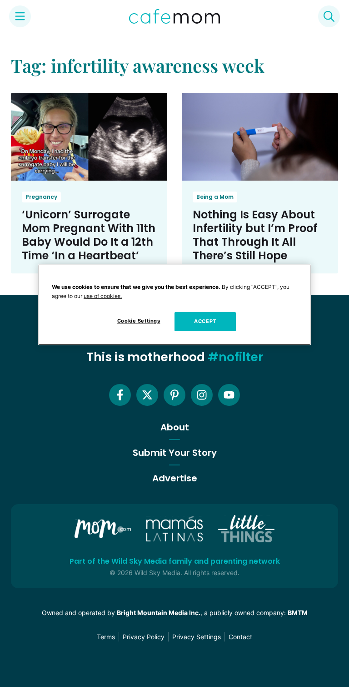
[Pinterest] (174, 395)
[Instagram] (202, 395)
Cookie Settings (138, 321)
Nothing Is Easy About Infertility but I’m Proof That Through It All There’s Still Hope (255, 235)
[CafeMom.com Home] (174, 16)
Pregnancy (41, 197)
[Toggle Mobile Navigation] (20, 16)
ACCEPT (205, 321)
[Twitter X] (147, 395)
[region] (174, 304)
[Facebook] (120, 395)
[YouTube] (229, 395)
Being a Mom (215, 197)
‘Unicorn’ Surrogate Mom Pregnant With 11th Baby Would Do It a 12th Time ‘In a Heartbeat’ (88, 235)
